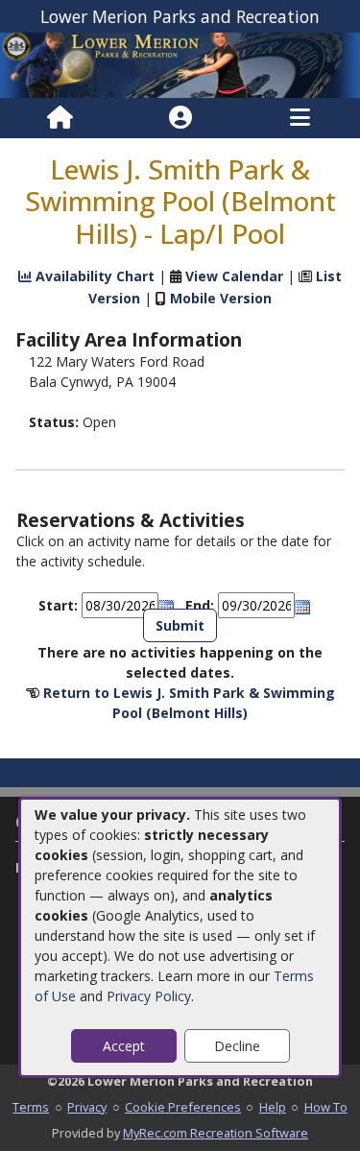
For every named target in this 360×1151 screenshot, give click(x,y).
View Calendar (234, 276)
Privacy (87, 1106)
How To (326, 1106)
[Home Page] (60, 118)
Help (272, 1106)
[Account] (180, 118)
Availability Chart (93, 276)
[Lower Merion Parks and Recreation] (180, 64)
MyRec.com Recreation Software (215, 1132)
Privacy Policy (149, 996)
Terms (30, 1106)
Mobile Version (221, 298)
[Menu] (300, 118)
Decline (237, 1046)
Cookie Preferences (183, 1106)
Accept (124, 1046)
